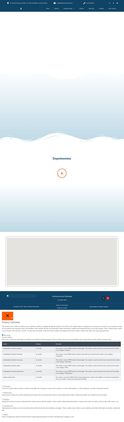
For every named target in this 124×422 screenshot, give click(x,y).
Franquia (101, 8)
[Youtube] (117, 3)
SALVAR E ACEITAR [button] (7, 419)
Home (47, 8)
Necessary (7, 335)
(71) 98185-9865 (62, 300)
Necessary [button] (5, 333)
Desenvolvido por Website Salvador (98, 306)
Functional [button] (4, 384)
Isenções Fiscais (68, 8)
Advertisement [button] (5, 403)
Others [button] (3, 412)
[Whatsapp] (109, 3)
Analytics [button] (4, 397)
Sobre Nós (91, 8)
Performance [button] (5, 390)
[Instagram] (113, 3)
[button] (2, 41)
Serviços (56, 8)
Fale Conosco (112, 8)
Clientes (81, 8)
